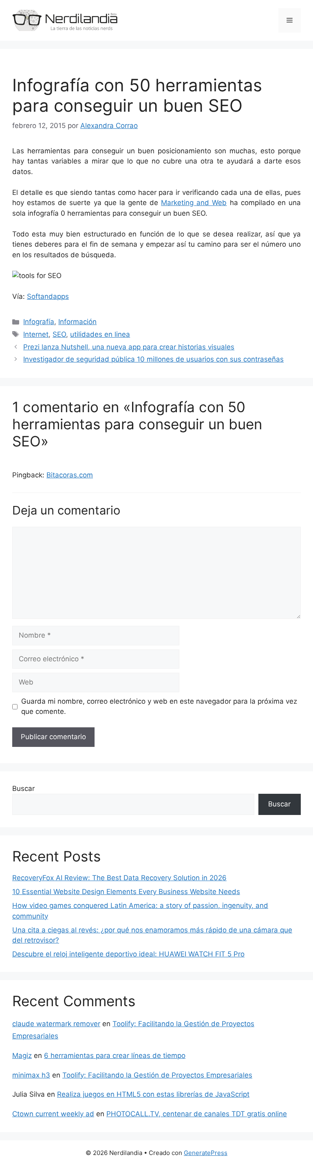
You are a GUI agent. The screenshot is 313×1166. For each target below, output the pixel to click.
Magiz (22, 1055)
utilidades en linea (100, 334)
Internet (35, 334)
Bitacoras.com (69, 475)
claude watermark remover (56, 1024)
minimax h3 (31, 1075)
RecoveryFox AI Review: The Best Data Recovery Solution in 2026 (119, 878)
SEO (59, 334)
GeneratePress (205, 1153)
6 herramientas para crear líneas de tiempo (114, 1055)
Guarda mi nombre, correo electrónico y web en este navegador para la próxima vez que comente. (159, 706)
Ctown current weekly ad (53, 1114)
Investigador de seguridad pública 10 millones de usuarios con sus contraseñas (153, 359)
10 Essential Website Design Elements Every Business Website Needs (126, 892)
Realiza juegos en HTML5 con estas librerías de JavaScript (153, 1094)
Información (77, 322)
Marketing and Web (194, 203)
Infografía (38, 322)
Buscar (23, 788)
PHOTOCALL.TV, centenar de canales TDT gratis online (196, 1114)
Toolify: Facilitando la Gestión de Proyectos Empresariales (157, 1075)
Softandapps (48, 296)
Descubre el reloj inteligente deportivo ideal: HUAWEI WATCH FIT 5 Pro (128, 954)
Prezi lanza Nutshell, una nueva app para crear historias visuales (128, 347)
